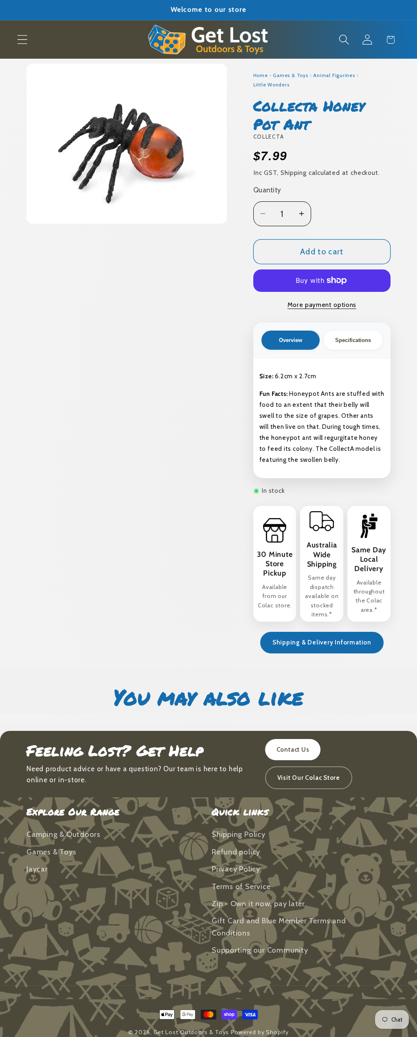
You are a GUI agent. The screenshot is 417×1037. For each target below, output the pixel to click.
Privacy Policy (236, 869)
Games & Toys (290, 75)
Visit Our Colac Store (308, 777)
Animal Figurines (334, 75)
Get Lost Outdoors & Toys (191, 1032)
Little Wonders (271, 85)
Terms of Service (241, 886)
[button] (22, 39)
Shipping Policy (239, 834)
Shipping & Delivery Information (321, 642)
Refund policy (236, 851)
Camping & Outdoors (63, 834)
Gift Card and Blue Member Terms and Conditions (279, 926)
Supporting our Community (260, 950)
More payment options (322, 305)
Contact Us (293, 749)
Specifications (353, 340)
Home (260, 75)
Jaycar (37, 869)
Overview (290, 340)
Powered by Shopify (259, 1032)
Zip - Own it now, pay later (258, 903)
